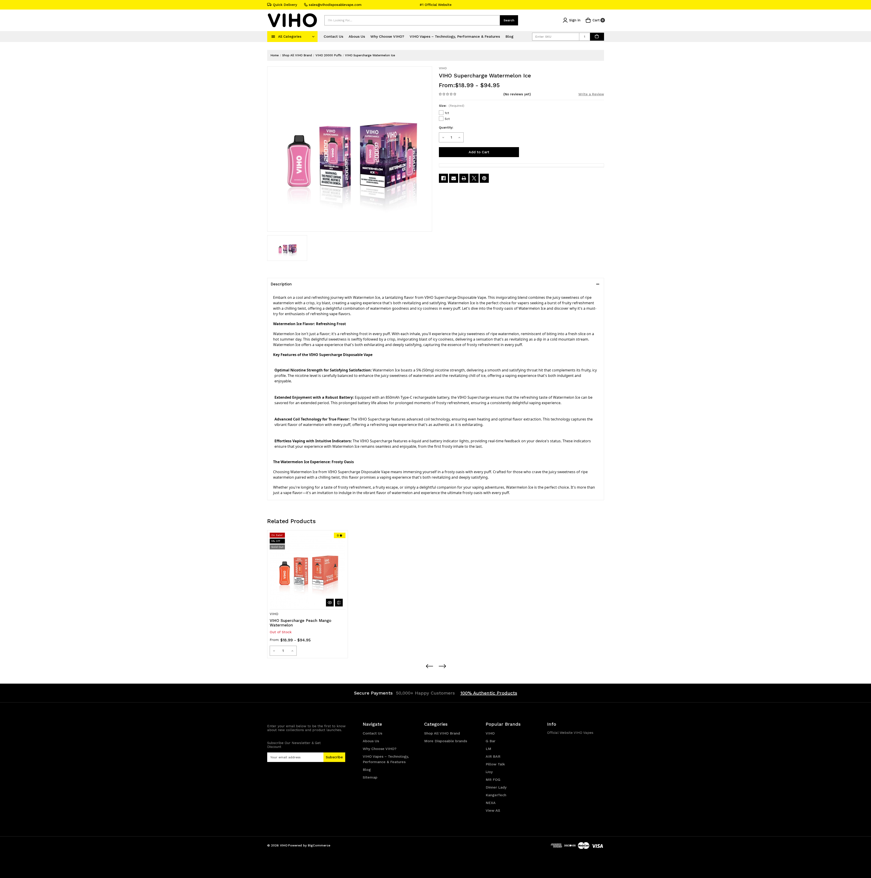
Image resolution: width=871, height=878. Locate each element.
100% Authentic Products (488, 693)
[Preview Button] (429, 666)
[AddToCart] (597, 37)
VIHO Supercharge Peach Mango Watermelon (300, 622)
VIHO (490, 733)
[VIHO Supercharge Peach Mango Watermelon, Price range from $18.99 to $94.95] (307, 570)
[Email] (453, 178)
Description (281, 284)
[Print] (463, 178)
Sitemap (370, 777)
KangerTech (496, 795)
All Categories (289, 37)
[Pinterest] (484, 178)
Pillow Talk (495, 764)
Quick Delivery (285, 5)
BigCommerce (319, 845)
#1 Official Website (436, 5)
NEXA (491, 803)
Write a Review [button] (591, 94)
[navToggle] (273, 36)
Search (509, 20)
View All (493, 810)
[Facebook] (443, 178)
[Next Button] (442, 666)
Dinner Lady (496, 787)
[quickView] (330, 602)
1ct (447, 113)
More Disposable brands (445, 741)
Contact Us (333, 36)
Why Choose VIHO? (387, 36)
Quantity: (446, 127)
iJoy (489, 772)
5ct (447, 119)
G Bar (490, 741)
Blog (509, 36)
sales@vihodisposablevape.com (335, 5)
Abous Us (357, 36)
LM (488, 749)
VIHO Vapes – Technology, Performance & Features (455, 36)
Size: (451, 105)
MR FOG (493, 779)
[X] (474, 178)
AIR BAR (493, 756)
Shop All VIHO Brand (442, 733)
